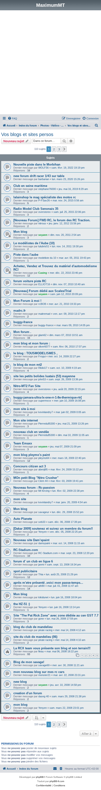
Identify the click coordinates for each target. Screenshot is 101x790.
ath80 (41, 585)
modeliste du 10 (47, 257)
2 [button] (54, 149)
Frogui (42, 356)
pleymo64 (43, 458)
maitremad (44, 313)
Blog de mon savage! (28, 662)
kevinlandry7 (45, 412)
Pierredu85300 (46, 423)
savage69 (44, 665)
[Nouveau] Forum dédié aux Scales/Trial (42, 291)
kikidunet (43, 597)
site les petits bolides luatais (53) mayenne (44, 376)
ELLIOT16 (44, 284)
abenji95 (43, 469)
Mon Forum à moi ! (27, 301)
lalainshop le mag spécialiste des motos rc (44, 197)
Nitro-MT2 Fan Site (26, 386)
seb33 (41, 522)
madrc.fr (19, 310)
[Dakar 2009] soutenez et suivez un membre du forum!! (53, 528)
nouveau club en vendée (31, 432)
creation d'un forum (27, 693)
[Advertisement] (50, 63)
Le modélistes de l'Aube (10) (33, 243)
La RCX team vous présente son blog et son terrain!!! (51, 648)
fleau (41, 651)
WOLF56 (43, 167)
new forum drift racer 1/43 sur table (38, 176)
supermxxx (44, 400)
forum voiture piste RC (29, 281)
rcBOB (42, 304)
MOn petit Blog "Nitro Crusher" (35, 478)
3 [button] (59, 149)
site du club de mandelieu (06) (35, 637)
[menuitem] (12, 118)
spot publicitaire (25, 571)
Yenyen (42, 531)
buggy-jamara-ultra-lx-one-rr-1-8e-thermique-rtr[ (47, 397)
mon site (19, 499)
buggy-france (22, 322)
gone (41, 618)
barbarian (43, 179)
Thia (40, 574)
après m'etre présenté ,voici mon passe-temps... (48, 582)
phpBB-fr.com (57, 781)
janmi (41, 564)
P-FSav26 (44, 200)
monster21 (44, 675)
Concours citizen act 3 (29, 466)
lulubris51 (43, 246)
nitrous (42, 223)
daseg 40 (43, 696)
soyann (42, 234)
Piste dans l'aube (25, 254)
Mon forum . (22, 332)
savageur (43, 512)
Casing (42, 272)
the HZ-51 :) (21, 604)
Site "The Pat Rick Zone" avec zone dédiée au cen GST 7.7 (55, 615)
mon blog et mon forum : (31, 343)
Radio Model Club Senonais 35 (35, 208)
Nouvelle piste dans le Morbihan (36, 164)
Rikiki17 (42, 367)
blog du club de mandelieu (33, 627)
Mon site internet (25, 420)
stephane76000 (47, 189)
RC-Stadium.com (25, 550)
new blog (20, 681)
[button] (64, 149)
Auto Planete (22, 519)
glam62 (42, 335)
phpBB (39, 777)
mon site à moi (24, 409)
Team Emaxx (22, 443)
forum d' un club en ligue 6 (33, 561)
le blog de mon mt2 (27, 364)
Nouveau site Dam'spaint (31, 540)
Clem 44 (43, 481)
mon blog (20, 704)
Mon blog (20, 231)
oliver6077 (44, 346)
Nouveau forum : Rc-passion (34, 487)
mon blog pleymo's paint (31, 455)
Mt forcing (44, 490)
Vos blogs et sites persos (27, 134)
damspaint (44, 543)
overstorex (44, 211)
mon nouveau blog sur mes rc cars (38, 672)
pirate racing (45, 630)
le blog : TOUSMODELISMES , (35, 353)
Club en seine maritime (30, 186)
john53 (42, 379)
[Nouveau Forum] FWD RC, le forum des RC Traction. (51, 220)
